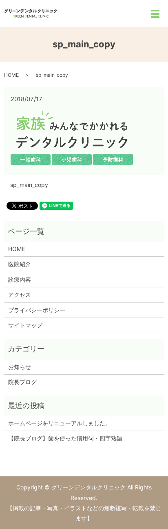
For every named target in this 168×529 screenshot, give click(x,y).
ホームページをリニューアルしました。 (59, 423)
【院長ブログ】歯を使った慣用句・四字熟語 (65, 438)
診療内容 (19, 279)
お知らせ (19, 366)
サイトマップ (25, 325)
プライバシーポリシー (36, 310)
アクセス (19, 294)
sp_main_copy (29, 184)
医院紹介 (19, 263)
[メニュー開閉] (155, 14)
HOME (11, 75)
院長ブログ (22, 381)
